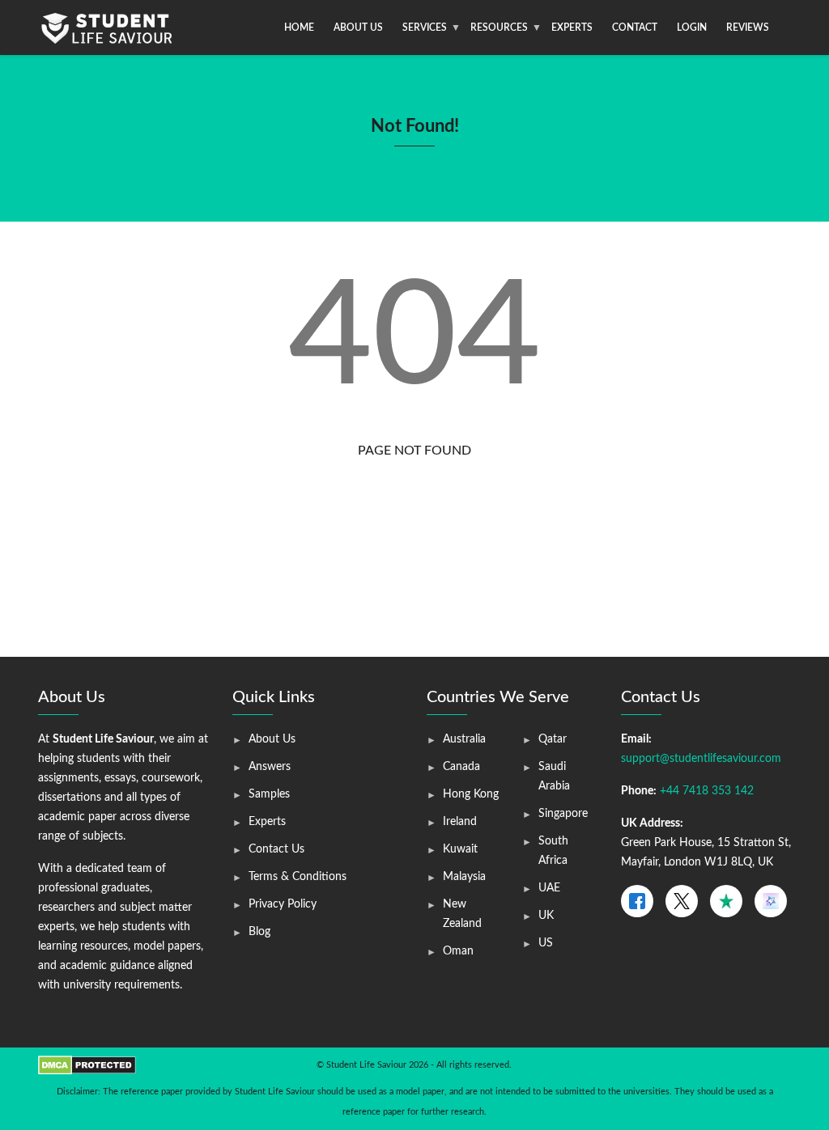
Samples (269, 794)
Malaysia (464, 876)
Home (299, 27)
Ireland (460, 821)
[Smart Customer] (771, 901)
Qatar (552, 739)
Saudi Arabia (554, 776)
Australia (464, 739)
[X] (681, 901)
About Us (358, 27)
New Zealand (462, 914)
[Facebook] (637, 901)
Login (692, 27)
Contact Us (276, 849)
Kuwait (460, 849)
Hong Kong (471, 794)
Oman (458, 951)
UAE (549, 888)
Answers (270, 766)
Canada (461, 766)
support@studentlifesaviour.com (701, 758)
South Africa (553, 851)
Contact (634, 27)
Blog (259, 931)
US (545, 943)
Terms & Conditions (297, 876)
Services (424, 27)
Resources (499, 27)
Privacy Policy (283, 904)
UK (546, 915)
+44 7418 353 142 (707, 791)
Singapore (563, 813)
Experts (572, 27)
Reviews (747, 27)
